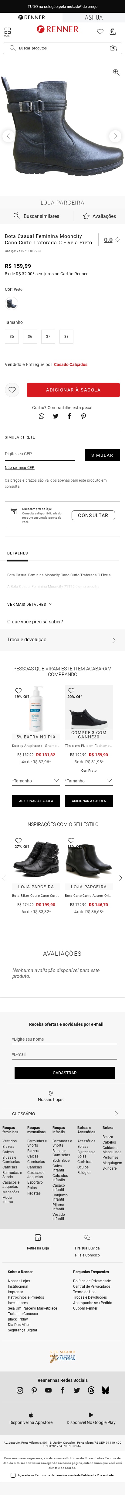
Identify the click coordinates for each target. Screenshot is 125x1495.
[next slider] (3, 877)
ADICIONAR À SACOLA (36, 801)
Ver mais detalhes (26, 604)
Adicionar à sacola (73, 390)
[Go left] (9, 136)
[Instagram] (20, 1391)
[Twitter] (77, 1391)
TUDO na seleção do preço (62, 6)
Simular (102, 455)
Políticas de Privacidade (84, 1458)
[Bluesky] (105, 1391)
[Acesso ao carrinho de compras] (113, 33)
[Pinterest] (34, 1391)
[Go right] (116, 136)
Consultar (93, 515)
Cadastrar (65, 1072)
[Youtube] (48, 1391)
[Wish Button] (12, 390)
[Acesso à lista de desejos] (100, 33)
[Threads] (91, 1391)
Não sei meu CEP (20, 468)
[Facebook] (62, 1391)
